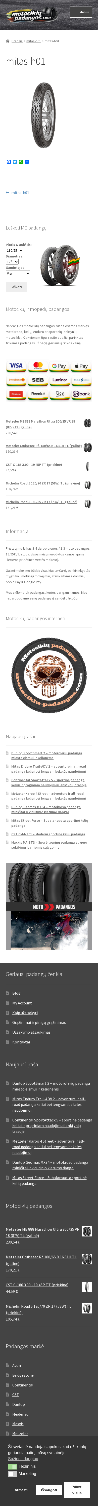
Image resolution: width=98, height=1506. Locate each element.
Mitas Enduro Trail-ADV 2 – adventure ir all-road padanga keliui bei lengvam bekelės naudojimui (48, 769)
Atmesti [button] (21, 1490)
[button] (12, 1466)
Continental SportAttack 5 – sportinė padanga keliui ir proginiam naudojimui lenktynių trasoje (48, 782)
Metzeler (20, 1433)
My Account (22, 1002)
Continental (22, 1384)
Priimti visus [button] (77, 1490)
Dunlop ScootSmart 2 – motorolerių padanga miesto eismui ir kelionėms (46, 755)
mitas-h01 (33, 41)
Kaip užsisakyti (25, 1012)
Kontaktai (21, 1041)
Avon (16, 1365)
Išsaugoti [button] (49, 1490)
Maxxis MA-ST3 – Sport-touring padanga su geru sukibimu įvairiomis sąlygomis (49, 845)
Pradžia (17, 41)
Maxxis (18, 1423)
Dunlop (18, 1404)
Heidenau (20, 1414)
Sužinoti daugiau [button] (23, 1459)
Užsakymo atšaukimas (31, 1032)
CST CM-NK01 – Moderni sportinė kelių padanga (48, 834)
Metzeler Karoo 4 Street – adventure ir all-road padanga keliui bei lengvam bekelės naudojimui (48, 796)
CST (15, 1394)
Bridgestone (23, 1375)
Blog (16, 993)
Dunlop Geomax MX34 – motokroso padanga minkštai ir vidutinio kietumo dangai (46, 809)
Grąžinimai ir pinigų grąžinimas (39, 1022)
